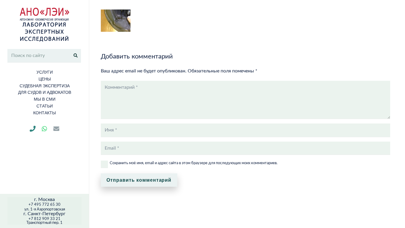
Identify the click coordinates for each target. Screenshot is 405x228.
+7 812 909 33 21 (44, 219)
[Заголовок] (33, 129)
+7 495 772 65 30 (44, 205)
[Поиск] (76, 55)
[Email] (56, 129)
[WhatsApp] (44, 129)
